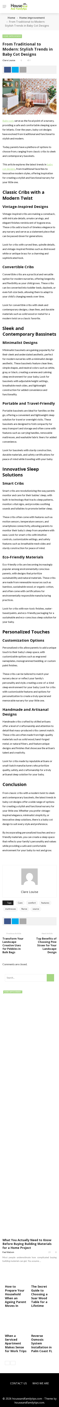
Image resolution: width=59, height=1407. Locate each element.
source (36, 909)
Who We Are (40, 1383)
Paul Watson (8, 1252)
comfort (32, 902)
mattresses (10, 909)
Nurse (24, 909)
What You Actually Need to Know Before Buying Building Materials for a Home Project (26, 1244)
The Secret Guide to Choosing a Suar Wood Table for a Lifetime (39, 1296)
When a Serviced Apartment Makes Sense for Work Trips (15, 1343)
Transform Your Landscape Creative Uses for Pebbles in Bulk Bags (12, 945)
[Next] (12, 1363)
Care (20, 902)
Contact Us (18, 1383)
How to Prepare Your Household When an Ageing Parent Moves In (15, 1296)
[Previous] (7, 1363)
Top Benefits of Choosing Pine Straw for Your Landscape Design (46, 945)
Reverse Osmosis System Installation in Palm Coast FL (41, 1343)
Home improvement (12, 36)
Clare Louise (8, 60)
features (45, 902)
